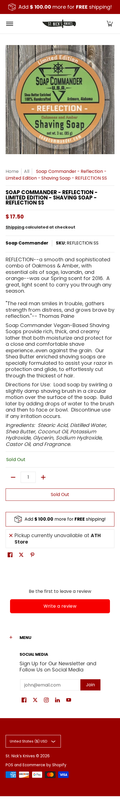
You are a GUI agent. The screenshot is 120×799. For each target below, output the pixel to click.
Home (12, 171)
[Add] (43, 477)
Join (90, 685)
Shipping (15, 227)
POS (9, 765)
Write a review (60, 606)
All (26, 171)
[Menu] (9, 24)
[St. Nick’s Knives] (59, 24)
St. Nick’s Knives (20, 756)
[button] (109, 24)
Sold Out (60, 494)
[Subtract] (13, 477)
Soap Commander (27, 243)
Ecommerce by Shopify (44, 765)
